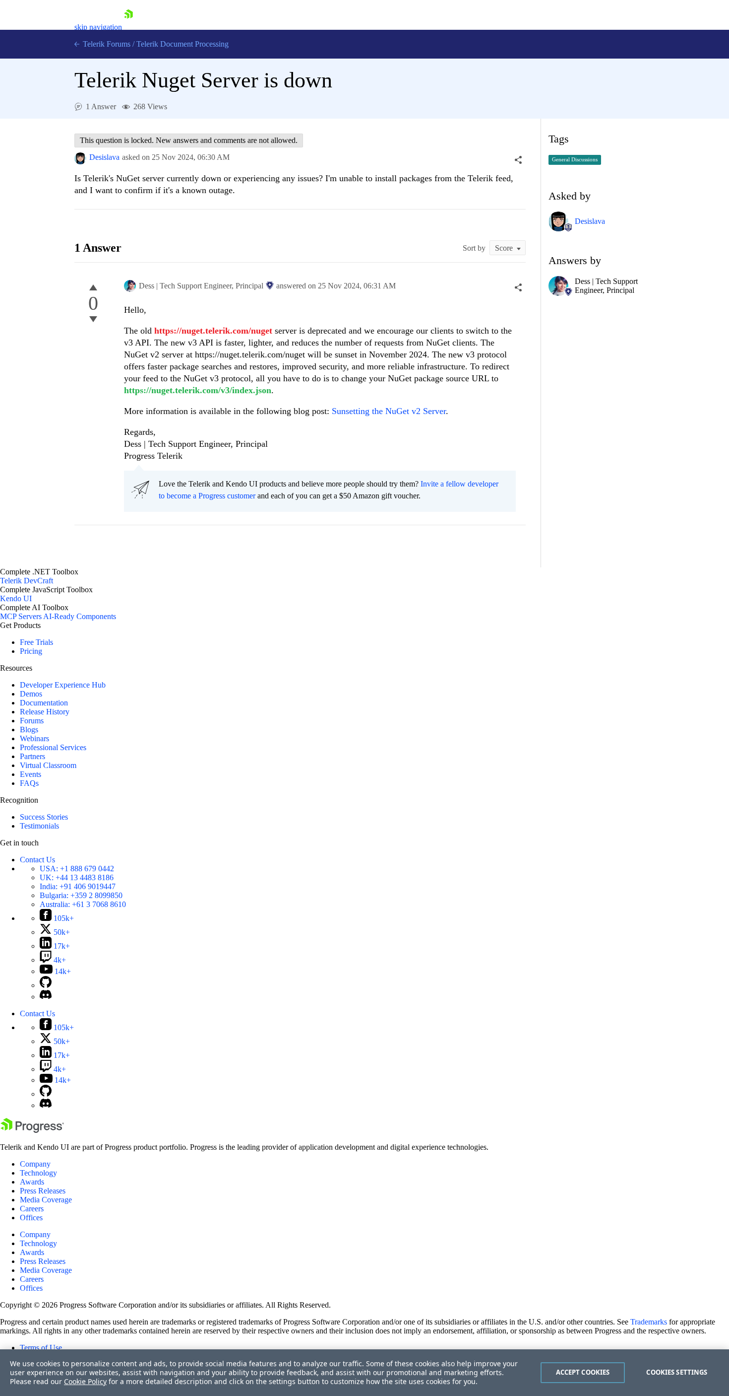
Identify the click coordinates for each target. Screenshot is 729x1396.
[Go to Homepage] (128, 27)
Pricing (31, 651)
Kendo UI (16, 598)
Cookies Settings (676, 1372)
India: (78, 886)
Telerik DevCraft (26, 580)
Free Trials (36, 642)
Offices (31, 1217)
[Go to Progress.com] (32, 1130)
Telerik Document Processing (182, 44)
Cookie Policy (85, 1381)
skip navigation (98, 27)
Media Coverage (46, 1199)
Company (35, 1164)
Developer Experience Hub (63, 685)
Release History (44, 711)
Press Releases (42, 1191)
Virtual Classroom (48, 765)
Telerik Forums (105, 44)
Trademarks (648, 1322)
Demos (31, 694)
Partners (32, 756)
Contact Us (37, 859)
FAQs (29, 783)
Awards (32, 1182)
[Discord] (46, 996)
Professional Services (53, 747)
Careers (32, 1208)
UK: (77, 877)
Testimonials (39, 826)
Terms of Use (41, 1347)
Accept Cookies (583, 1372)
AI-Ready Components (79, 616)
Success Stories (44, 817)
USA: (77, 868)
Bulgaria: (81, 895)
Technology (38, 1173)
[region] (364, 1372)
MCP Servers (21, 616)
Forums (32, 720)
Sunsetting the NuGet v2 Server (389, 411)
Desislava (104, 157)
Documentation (44, 702)
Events (30, 774)
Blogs (29, 729)
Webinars (34, 738)
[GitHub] (46, 985)
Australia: (83, 904)
